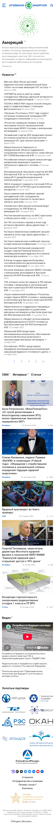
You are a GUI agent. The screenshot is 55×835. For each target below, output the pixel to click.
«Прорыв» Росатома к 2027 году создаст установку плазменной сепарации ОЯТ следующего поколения (26, 116)
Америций (12, 42)
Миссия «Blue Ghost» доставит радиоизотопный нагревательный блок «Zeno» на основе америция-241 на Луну (26, 84)
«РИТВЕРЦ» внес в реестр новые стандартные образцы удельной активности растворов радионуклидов (28, 97)
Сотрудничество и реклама (27, 781)
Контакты (27, 788)
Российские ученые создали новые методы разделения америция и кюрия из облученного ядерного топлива (28, 162)
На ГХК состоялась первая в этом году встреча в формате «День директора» (25, 223)
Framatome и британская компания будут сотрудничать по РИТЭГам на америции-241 (26, 209)
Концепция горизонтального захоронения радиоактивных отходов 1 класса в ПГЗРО (20, 600)
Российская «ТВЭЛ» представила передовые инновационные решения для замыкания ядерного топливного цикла (27, 349)
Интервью (20, 374)
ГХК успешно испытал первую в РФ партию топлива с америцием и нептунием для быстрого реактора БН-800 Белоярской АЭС (28, 286)
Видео (6, 617)
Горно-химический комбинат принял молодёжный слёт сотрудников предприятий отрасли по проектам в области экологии (24, 197)
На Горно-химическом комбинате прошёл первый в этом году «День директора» (27, 233)
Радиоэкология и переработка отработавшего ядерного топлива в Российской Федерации (24, 664)
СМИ (5, 374)
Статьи (36, 374)
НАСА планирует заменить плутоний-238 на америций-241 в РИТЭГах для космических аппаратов (28, 187)
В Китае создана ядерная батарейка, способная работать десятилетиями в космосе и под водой (25, 263)
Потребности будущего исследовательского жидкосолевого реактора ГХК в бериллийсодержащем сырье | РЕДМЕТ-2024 (23, 656)
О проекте (27, 777)
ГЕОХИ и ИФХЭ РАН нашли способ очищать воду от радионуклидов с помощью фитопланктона (27, 106)
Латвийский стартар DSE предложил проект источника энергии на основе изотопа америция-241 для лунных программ (28, 138)
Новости (8, 74)
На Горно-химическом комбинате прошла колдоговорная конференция (27, 242)
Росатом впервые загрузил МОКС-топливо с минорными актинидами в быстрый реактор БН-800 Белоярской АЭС (27, 273)
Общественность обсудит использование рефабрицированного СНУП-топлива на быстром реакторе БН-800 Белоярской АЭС (27, 323)
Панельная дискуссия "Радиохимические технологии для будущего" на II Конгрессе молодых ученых (22, 673)
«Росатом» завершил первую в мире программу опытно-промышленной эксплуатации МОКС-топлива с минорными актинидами (28, 126)
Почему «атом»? (27, 784)
